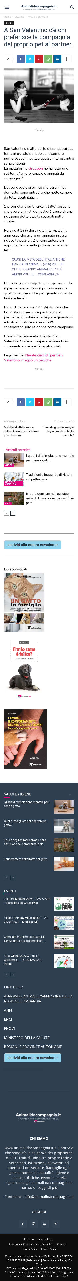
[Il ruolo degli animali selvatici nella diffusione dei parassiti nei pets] (14, 498)
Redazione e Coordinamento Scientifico (31, 1244)
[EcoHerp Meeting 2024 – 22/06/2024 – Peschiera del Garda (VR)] (64, 904)
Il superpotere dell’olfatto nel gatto (25, 859)
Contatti (61, 1244)
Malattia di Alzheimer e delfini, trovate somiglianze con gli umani (21, 431)
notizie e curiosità (38, 16)
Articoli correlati (18, 450)
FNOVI (9, 1028)
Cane (7, 503)
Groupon (35, 168)
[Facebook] (21, 59)
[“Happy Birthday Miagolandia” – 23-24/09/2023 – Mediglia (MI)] (64, 923)
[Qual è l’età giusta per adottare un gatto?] (64, 826)
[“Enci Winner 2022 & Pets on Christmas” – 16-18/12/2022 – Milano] (64, 961)
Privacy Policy (29, 1249)
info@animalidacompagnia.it (49, 1196)
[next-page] (12, 513)
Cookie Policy (48, 1249)
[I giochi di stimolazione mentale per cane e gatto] (14, 460)
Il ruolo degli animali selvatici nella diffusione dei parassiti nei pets (50, 498)
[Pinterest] (39, 59)
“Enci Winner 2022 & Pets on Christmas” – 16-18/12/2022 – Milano (23, 959)
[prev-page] (6, 513)
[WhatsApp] (48, 59)
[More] (67, 59)
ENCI (8, 1019)
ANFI (8, 1010)
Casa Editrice (45, 1239)
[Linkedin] (57, 59)
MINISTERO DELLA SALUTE (27, 1037)
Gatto (9, 465)
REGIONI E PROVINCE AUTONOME (33, 1046)
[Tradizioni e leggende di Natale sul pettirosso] (14, 479)
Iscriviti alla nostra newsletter (32, 545)
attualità (19, 16)
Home (7, 16)
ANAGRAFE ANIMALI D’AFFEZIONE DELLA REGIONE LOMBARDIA (38, 998)
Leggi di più (47, 1187)
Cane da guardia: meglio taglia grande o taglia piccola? (58, 431)
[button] (6, 7)
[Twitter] (30, 59)
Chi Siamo (28, 1239)
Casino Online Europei (23, 1069)
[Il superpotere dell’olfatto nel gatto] (64, 864)
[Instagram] (34, 1224)
